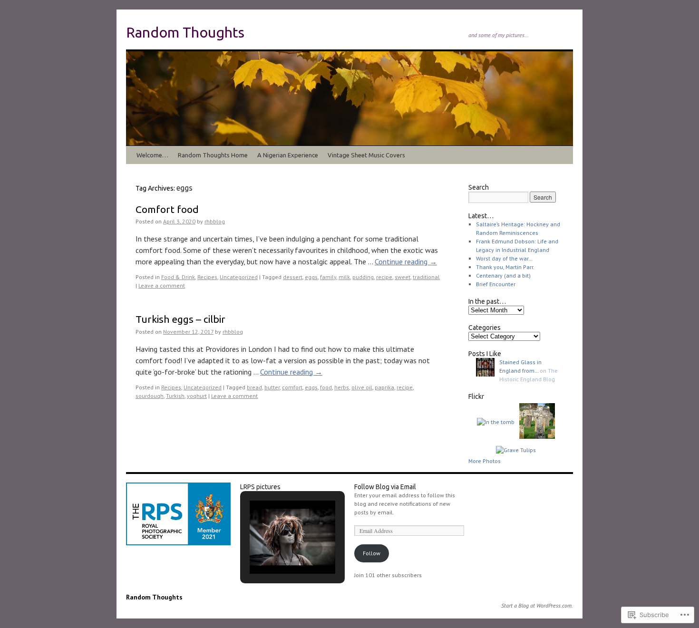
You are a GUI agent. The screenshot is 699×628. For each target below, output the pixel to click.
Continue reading (406, 261)
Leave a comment (161, 285)
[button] (270, 548)
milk (344, 276)
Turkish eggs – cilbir (180, 319)
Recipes (207, 276)
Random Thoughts (185, 32)
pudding (363, 276)
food (326, 387)
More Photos (484, 460)
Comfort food (167, 209)
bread (254, 387)
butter (272, 387)
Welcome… (152, 155)
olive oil (361, 387)
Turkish (175, 395)
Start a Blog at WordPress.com (536, 605)
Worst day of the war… (504, 258)
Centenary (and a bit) (503, 275)
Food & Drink (178, 276)
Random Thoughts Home (213, 155)
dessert (292, 276)
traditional (426, 276)
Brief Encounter (495, 284)
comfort (292, 387)
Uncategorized (239, 276)
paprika (384, 387)
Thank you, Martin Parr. (505, 267)
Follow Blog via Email (385, 487)
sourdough (150, 395)
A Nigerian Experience (287, 155)
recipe (384, 276)
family (328, 276)
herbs (341, 387)
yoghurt (197, 395)
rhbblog (214, 221)
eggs (311, 276)
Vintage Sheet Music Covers (366, 155)
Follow (371, 553)
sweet (402, 276)
